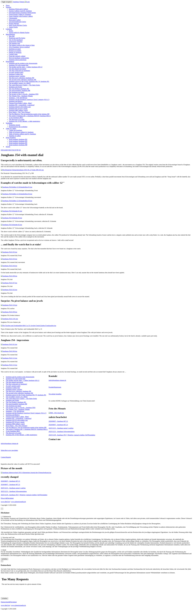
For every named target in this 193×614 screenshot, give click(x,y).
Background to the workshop (18, 127)
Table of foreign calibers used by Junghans (22, 134)
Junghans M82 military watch (18, 110)
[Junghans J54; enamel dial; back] (9, 266)
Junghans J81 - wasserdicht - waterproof (21, 105)
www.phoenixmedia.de (18, 502)
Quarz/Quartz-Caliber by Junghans (20, 14)
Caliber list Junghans (15, 130)
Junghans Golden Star (16, 74)
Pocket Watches (14, 23)
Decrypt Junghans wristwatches (19, 58)
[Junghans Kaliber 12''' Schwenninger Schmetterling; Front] (16, 187)
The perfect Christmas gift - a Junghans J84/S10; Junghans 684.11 (30, 116)
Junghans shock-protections (17, 60)
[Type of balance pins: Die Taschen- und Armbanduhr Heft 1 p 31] (28, 325)
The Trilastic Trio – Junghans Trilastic (21, 96)
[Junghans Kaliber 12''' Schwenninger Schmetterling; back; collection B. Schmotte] (11, 225)
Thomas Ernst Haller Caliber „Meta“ (20, 103)
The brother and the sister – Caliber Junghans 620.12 (25, 67)
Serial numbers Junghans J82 (18, 139)
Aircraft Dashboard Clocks (17, 22)
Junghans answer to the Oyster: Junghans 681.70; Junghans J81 (29, 81)
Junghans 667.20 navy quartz (18, 108)
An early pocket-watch (16, 72)
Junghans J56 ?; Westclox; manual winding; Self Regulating (72, 435)
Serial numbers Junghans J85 (18, 143)
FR (17, 150)
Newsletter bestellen (55, 394)
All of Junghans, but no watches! (19, 47)
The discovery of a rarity (16, 119)
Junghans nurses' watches (17, 76)
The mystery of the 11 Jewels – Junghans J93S (23, 94)
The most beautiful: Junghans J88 (19, 90)
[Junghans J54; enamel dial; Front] (9, 252)
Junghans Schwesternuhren (61, 431)
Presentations (10, 61)
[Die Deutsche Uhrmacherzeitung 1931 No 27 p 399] (22, 170)
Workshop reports (14, 125)
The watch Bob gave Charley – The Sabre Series (24, 85)
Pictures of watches (15, 51)
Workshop (9, 123)
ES (20, 150)
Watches (8, 7)
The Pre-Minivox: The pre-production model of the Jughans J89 (29, 114)
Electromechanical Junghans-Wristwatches (22, 12)
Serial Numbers (11, 137)
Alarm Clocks (13, 27)
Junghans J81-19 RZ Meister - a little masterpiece (24, 121)
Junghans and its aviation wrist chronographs (23, 63)
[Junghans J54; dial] (9, 276)
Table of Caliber (11, 128)
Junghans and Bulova (16, 101)
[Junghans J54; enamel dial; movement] (9, 259)
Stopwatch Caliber (15, 20)
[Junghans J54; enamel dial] (9, 344)
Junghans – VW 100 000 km (18, 98)
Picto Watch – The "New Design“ (19, 112)
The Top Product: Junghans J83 (19, 89)
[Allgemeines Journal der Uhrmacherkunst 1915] (26, 472)
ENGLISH (4, 150)
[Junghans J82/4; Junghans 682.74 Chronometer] (56, 413)
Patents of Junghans (15, 52)
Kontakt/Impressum (55, 387)
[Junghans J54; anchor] (9, 305)
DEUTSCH (12, 150)
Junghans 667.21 (58, 421)
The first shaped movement (17, 69)
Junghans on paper (15, 49)
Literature (9, 29)
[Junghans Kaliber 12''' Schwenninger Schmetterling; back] (16, 201)
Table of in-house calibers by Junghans (21, 132)
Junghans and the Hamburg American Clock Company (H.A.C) (29, 99)
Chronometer (13, 18)
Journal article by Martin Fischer (19, 32)
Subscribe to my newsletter (9, 450)
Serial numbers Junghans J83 (18, 141)
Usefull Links (13, 54)
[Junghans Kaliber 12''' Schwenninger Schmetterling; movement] (16, 194)
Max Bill (11, 36)
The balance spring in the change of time (22, 45)
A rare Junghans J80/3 (16, 118)
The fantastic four (14, 43)
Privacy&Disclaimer (7, 498)
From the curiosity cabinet (17, 56)
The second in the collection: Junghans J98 (22, 79)
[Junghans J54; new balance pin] (9, 319)
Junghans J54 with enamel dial (18, 65)
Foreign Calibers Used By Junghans (20, 11)
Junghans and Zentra (15, 87)
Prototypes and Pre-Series (17, 38)
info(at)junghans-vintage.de (57, 380)
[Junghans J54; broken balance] (9, 312)
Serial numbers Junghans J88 (18, 145)
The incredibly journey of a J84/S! (20, 83)
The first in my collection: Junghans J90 (21, 78)
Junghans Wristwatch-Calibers (18, 9)
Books (11, 31)
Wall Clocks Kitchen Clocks (18, 25)
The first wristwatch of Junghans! (19, 70)
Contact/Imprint (6, 457)
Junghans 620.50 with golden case (20, 107)
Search (8, 146)
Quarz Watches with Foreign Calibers (21, 16)
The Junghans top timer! (16, 92)
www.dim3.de (5, 502)
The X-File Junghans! (16, 40)
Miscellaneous (10, 34)
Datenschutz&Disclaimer (9, 602)
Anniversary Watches (15, 41)
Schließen (4, 559)
